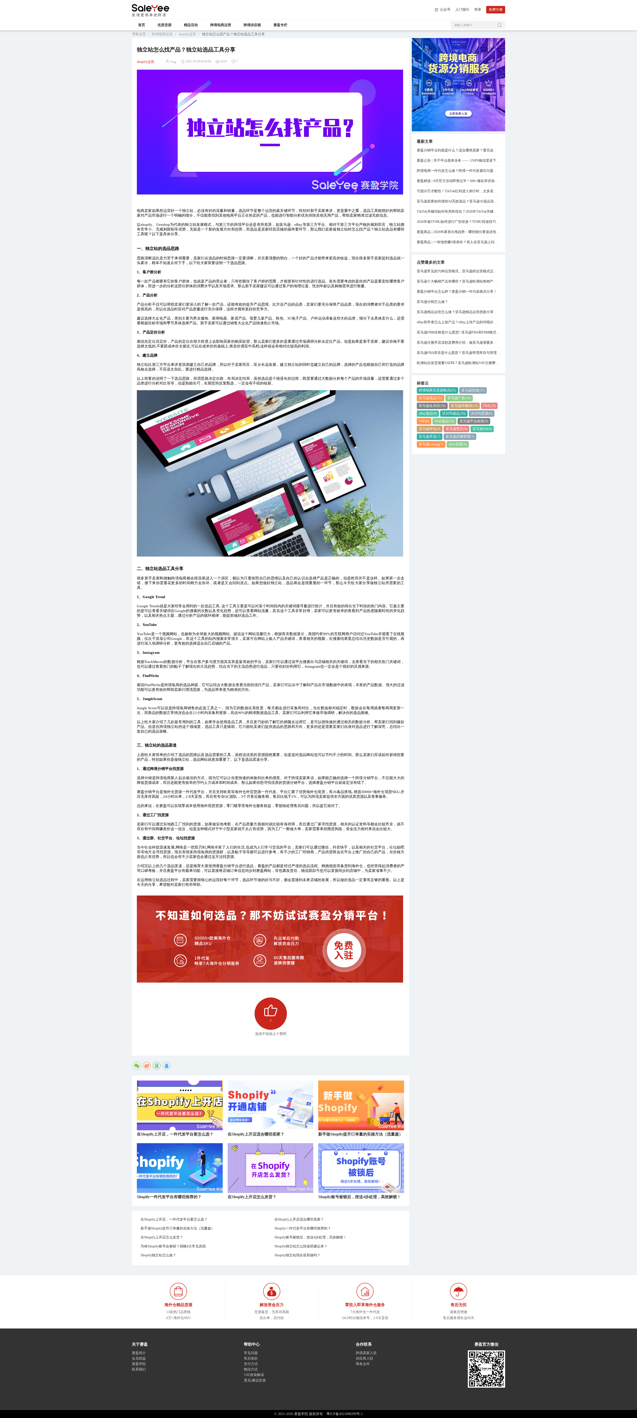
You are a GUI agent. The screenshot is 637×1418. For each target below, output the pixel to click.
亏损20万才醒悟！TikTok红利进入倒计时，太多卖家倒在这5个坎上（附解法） (458, 191)
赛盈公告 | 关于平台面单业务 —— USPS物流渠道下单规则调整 (458, 160)
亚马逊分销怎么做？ (432, 302)
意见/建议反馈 (255, 1380)
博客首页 (139, 34)
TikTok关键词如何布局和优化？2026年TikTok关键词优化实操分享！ (458, 211)
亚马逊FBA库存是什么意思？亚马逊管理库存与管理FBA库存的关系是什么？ (458, 353)
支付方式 (251, 1364)
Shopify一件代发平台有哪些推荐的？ (302, 1228)
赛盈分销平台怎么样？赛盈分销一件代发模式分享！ (457, 291)
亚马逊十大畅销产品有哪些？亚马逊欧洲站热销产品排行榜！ (458, 281)
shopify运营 (187, 34)
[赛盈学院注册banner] (458, 84)
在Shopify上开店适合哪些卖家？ (299, 1219)
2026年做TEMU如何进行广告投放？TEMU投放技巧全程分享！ (458, 222)
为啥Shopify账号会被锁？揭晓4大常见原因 (173, 1246)
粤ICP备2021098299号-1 (344, 1414)
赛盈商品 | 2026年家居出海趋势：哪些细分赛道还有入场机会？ (458, 232)
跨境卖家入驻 (366, 1353)
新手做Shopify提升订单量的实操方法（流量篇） (177, 1228)
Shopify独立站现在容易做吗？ (297, 1255)
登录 (477, 9)
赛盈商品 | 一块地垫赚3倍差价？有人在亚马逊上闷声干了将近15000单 (458, 242)
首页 (141, 25)
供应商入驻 (364, 1358)
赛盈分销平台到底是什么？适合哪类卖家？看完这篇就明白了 (458, 150)
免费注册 (496, 9)
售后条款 (251, 1358)
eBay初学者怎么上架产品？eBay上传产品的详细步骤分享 (458, 322)
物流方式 (251, 1369)
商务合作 (363, 1364)
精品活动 (191, 25)
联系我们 (139, 1369)
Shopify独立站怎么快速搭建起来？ (300, 1246)
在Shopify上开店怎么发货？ (162, 1237)
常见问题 (251, 1353)
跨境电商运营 (220, 25)
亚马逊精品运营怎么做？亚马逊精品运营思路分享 (455, 312)
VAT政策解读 (254, 1375)
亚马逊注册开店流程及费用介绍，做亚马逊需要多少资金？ (458, 342)
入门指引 (462, 9)
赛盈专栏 (280, 25)
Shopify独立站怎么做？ (158, 1255)
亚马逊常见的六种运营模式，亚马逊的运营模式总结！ (458, 271)
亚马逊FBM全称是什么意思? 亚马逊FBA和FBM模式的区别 (458, 332)
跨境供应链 (252, 25)
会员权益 (139, 1358)
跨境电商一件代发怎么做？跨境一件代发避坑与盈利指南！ (458, 171)
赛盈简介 (139, 1353)
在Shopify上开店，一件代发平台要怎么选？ (174, 1219)
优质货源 (164, 25)
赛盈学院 (150, 7)
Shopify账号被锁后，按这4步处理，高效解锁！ (310, 1237)
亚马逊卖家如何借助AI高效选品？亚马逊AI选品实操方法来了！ (458, 201)
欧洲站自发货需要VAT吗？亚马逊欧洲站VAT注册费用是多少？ (458, 363)
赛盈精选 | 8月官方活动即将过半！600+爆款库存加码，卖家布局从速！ (458, 181)
